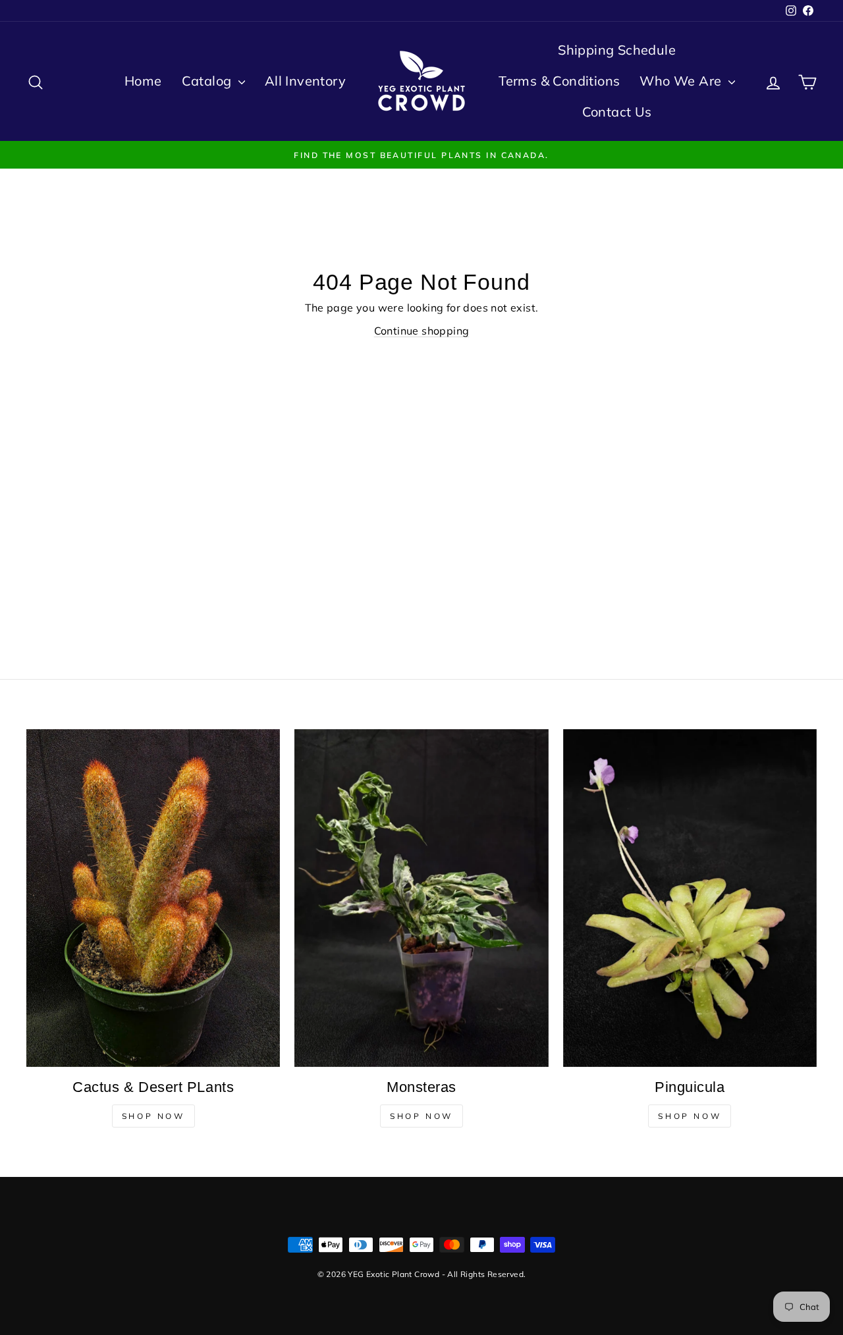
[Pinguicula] (690, 898)
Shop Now (153, 1116)
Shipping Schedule (617, 49)
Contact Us (617, 111)
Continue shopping (422, 330)
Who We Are (681, 80)
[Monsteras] (421, 898)
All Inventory (305, 80)
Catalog (208, 80)
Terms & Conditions (559, 80)
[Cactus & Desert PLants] (153, 898)
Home (143, 80)
